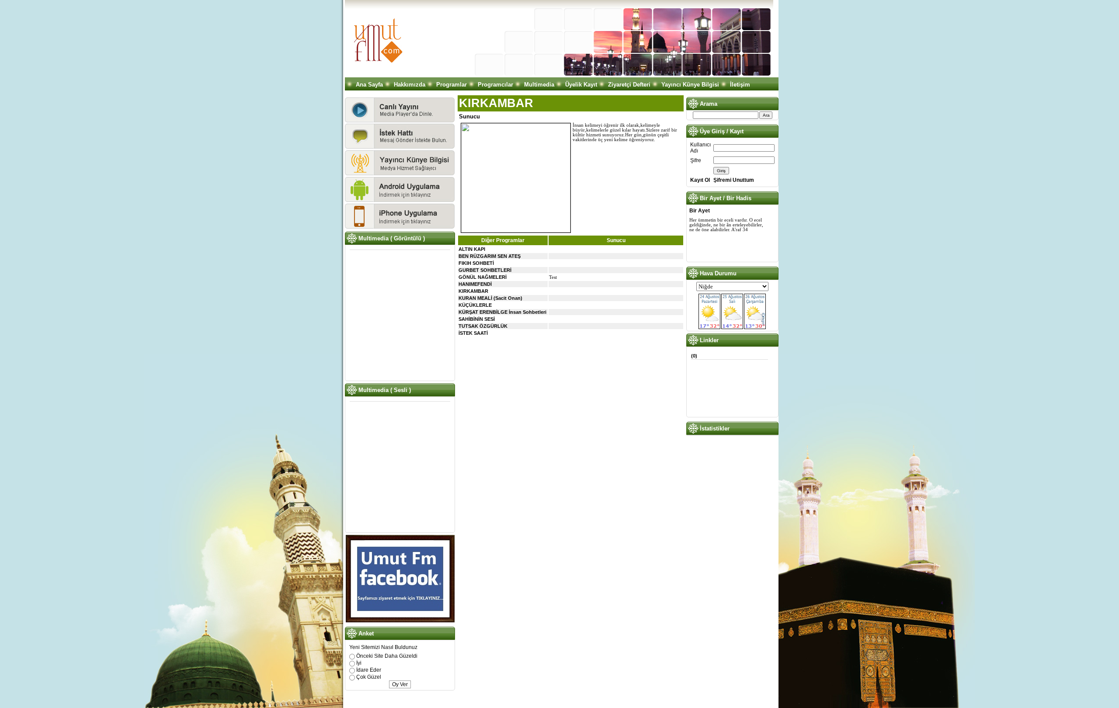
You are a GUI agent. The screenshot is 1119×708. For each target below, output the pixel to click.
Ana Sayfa (369, 84)
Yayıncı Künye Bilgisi (690, 84)
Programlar (451, 84)
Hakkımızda (409, 84)
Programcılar (495, 84)
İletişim (740, 84)
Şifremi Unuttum (733, 180)
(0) (694, 355)
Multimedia (539, 84)
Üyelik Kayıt (581, 84)
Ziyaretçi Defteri (629, 84)
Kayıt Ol (700, 180)
